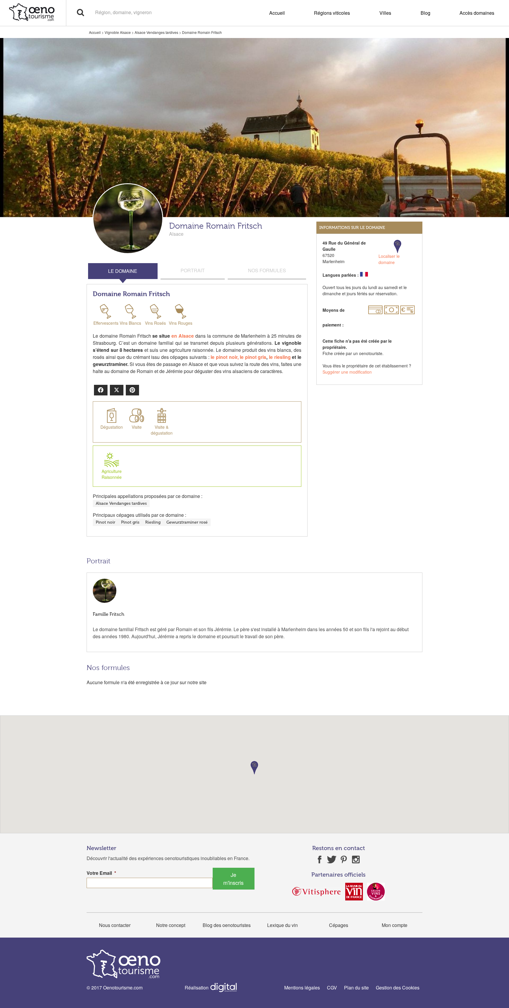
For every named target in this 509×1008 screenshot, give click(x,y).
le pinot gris (253, 357)
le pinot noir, (224, 357)
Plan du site (356, 987)
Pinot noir (105, 522)
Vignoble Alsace (118, 32)
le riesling (280, 357)
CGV (332, 987)
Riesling (153, 522)
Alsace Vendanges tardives (156, 32)
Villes (385, 12)
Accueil (277, 12)
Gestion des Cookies (397, 987)
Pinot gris (130, 522)
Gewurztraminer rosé (187, 522)
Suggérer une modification (347, 372)
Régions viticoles (332, 12)
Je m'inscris (233, 878)
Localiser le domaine (389, 259)
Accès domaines (477, 12)
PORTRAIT (193, 270)
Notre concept (170, 925)
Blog (425, 12)
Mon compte (394, 925)
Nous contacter (114, 925)
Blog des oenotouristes (227, 925)
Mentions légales (302, 987)
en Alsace (182, 335)
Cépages (338, 925)
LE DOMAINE (122, 271)
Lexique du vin (282, 925)
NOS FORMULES (267, 270)
